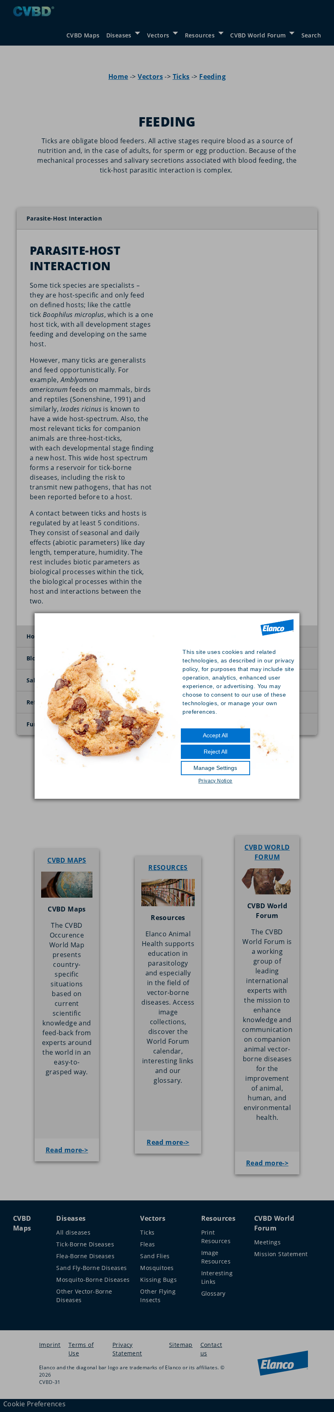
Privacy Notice (215, 781)
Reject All (215, 751)
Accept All (215, 735)
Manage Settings (215, 768)
